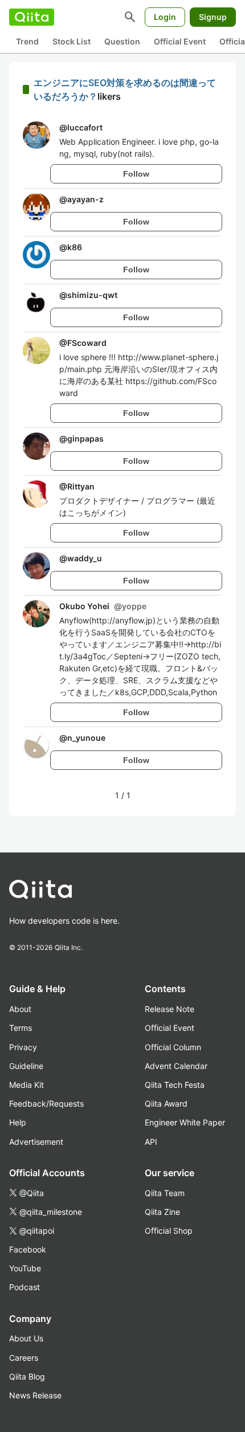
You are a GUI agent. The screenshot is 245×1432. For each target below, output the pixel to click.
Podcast (24, 1287)
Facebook (27, 1249)
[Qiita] (31, 17)
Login (165, 17)
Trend (27, 41)
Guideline (26, 1066)
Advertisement (36, 1142)
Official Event (180, 41)
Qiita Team (165, 1193)
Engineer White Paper (185, 1122)
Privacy (23, 1047)
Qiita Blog (27, 1376)
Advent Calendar (176, 1066)
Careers (23, 1357)
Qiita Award (166, 1103)
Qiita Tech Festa (175, 1085)
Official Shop (169, 1230)
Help (17, 1122)
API (151, 1142)
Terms (20, 1028)
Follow (136, 173)
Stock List (71, 41)
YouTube (25, 1268)
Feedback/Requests (46, 1103)
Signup (213, 17)
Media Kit (26, 1085)
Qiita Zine (162, 1212)
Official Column (173, 1047)
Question (122, 41)
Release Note (169, 1009)
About (20, 1009)
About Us (26, 1338)
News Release (35, 1395)
